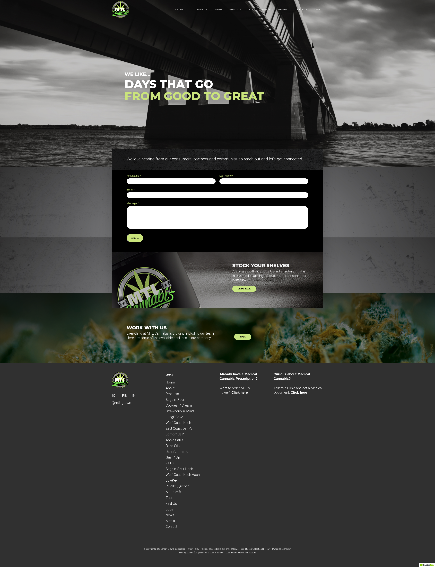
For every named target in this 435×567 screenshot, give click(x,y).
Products (172, 394)
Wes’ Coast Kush (178, 423)
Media (282, 9)
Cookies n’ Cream (179, 405)
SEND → (135, 238)
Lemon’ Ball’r (175, 434)
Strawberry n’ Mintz (180, 411)
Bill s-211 (267, 549)
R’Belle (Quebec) (178, 486)
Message (133, 203)
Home (170, 382)
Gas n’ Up (173, 457)
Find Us (235, 9)
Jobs (251, 9)
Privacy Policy (193, 549)
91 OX (170, 463)
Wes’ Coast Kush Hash (183, 475)
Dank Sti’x (173, 446)
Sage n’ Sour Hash (179, 469)
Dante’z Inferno (177, 452)
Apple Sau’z (174, 440)
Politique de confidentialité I (213, 549)
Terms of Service (232, 549)
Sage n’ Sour (175, 400)
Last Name (226, 175)
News (266, 9)
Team (218, 9)
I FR (317, 9)
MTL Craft (173, 492)
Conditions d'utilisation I (252, 549)
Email (131, 189)
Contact (301, 9)
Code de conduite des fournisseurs (241, 553)
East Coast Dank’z (179, 428)
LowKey (172, 480)
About (180, 9)
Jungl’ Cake (174, 417)
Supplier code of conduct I (214, 553)
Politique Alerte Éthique (190, 553)
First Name (134, 175)
